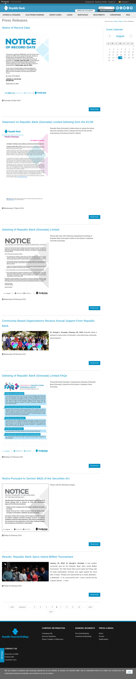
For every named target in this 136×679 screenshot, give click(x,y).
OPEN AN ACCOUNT (85, 11)
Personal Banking (82, 633)
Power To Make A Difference (52, 639)
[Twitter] (121, 8)
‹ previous (22, 607)
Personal (5, 2)
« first (12, 607)
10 (79, 607)
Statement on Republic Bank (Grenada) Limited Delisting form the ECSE (48, 121)
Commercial (16, 2)
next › (90, 607)
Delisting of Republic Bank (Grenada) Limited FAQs (34, 375)
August (120, 36)
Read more (94, 109)
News (120, 21)
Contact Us (111, 2)
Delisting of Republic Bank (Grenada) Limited (30, 229)
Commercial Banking (83, 636)
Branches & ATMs (101, 2)
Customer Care (10, 660)
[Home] (14, 8)
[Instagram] (127, 8)
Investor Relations (49, 636)
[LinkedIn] (131, 8)
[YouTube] (124, 8)
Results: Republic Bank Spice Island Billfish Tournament (37, 556)
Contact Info (9, 657)
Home (116, 21)
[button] (2, 655)
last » (51, 612)
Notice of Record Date (16, 27)
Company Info (89, 2)
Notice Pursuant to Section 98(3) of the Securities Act (35, 478)
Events (101, 636)
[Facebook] (117, 8)
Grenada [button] (125, 2)
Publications (103, 639)
